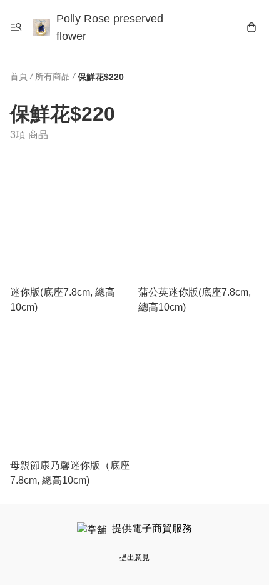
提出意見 (134, 557)
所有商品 (52, 76)
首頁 (19, 76)
